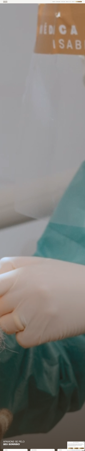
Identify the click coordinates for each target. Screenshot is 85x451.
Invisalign (67, 1)
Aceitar (70, 448)
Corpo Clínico (63, 1)
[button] (83, 442)
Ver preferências (81, 448)
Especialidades (58, 1)
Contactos (73, 1)
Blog (70, 1)
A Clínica (6, 449)
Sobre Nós (53, 1)
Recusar (76, 448)
